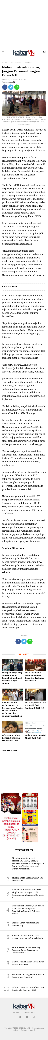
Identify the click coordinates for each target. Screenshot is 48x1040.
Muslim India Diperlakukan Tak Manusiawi (27, 879)
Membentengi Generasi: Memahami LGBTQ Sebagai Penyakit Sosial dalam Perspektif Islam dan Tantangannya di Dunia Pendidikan (28, 863)
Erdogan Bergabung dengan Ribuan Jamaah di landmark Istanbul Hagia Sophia (12, 678)
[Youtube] (27, 1017)
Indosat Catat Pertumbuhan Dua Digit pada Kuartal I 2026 (28, 988)
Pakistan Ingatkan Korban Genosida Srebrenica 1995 (11, 738)
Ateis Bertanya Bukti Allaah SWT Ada (35, 736)
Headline (28, 62)
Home (4, 62)
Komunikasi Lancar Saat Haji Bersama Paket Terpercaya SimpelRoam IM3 (26, 950)
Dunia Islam (16, 62)
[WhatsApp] (16, 87)
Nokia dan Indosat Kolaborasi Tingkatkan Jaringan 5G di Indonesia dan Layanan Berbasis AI (28, 893)
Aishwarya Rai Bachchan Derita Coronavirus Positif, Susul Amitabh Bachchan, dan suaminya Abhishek (12, 709)
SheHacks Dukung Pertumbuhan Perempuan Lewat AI (28, 975)
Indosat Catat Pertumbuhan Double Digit (25, 924)
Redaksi (16, 1012)
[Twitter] (10, 87)
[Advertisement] (24, 24)
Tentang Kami (29, 1012)
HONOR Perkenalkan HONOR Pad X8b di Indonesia (28, 963)
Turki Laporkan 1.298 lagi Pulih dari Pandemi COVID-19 (35, 705)
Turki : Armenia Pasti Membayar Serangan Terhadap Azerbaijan (35, 676)
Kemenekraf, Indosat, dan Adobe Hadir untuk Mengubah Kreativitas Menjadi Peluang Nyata (28, 909)
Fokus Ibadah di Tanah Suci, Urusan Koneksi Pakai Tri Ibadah (28, 936)
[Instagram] (34, 1017)
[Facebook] (4, 87)
